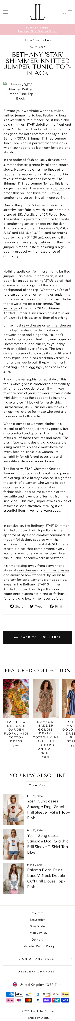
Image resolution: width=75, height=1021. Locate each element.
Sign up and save (36, 958)
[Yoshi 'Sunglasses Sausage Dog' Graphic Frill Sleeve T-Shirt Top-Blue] (13, 844)
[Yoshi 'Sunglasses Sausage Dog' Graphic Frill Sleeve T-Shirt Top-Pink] (13, 809)
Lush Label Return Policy (37, 946)
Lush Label (42, 40)
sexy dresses (50, 159)
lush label (10, 308)
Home (28, 40)
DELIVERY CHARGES (36, 971)
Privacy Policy (38, 933)
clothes (35, 169)
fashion (33, 159)
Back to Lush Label (40, 637)
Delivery (37, 939)
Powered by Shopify (37, 1017)
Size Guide (37, 926)
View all (37, 784)
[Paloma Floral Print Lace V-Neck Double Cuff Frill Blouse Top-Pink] (13, 878)
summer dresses (15, 164)
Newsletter (37, 919)
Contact (37, 913)
